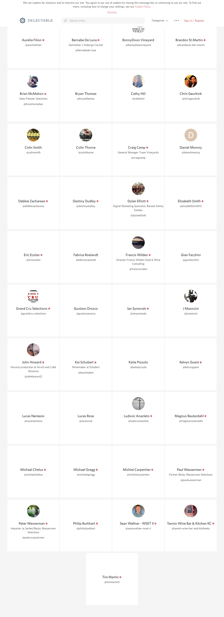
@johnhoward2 (33, 376)
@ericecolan (33, 260)
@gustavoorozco (85, 313)
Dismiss (112, 12)
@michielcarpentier (138, 474)
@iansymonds (138, 313)
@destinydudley (85, 206)
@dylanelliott (138, 215)
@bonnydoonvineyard (138, 45)
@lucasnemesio (33, 421)
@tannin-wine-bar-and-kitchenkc (191, 528)
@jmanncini (191, 313)
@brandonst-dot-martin (191, 45)
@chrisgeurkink (191, 98)
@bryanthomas (85, 98)
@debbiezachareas (33, 206)
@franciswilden (138, 269)
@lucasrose (85, 421)
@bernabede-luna (85, 50)
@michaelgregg (86, 474)
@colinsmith (33, 152)
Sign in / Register (194, 20)
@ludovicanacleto (138, 421)
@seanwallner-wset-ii (138, 528)
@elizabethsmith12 (191, 206)
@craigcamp (138, 157)
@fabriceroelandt (86, 260)
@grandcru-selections (33, 313)
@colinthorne (85, 152)
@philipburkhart (85, 528)
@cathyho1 (138, 98)
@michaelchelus (33, 474)
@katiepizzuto (138, 367)
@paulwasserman (190, 480)
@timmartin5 (112, 582)
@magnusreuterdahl (191, 421)
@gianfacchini (191, 260)
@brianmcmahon (33, 104)
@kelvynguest (191, 367)
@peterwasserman (33, 537)
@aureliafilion (33, 45)
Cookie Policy (142, 6)
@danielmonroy (191, 152)
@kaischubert (86, 372)
